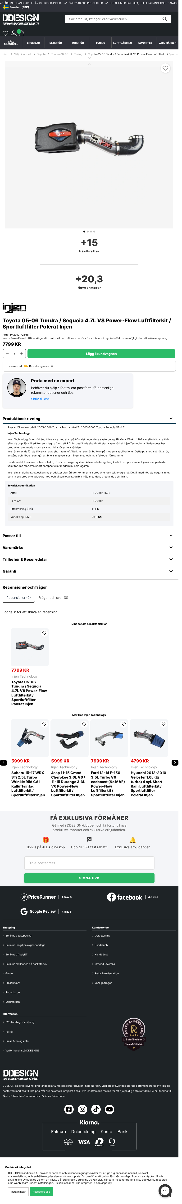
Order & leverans (105, 964)
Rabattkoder (13, 992)
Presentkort (12, 983)
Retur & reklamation (107, 973)
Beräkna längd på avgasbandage (25, 945)
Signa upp (89, 878)
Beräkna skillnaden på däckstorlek (26, 964)
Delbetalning (102, 935)
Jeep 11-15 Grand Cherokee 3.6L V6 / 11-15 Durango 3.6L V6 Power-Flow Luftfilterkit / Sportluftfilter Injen (68, 784)
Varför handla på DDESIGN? (22, 1050)
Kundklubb (101, 945)
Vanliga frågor (103, 983)
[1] (89, 144)
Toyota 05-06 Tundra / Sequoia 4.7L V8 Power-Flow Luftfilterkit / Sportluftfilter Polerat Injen (29, 693)
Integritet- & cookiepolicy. (97, 1183)
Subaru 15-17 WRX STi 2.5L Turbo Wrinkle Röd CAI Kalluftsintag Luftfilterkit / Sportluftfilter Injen (28, 784)
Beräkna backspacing (18, 935)
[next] (175, 763)
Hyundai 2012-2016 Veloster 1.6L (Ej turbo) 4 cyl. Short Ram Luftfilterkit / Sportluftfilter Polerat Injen (148, 784)
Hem (6, 54)
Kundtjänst (101, 954)
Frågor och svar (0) (53, 597)
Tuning (78, 54)
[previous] (3, 763)
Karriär (9, 1031)
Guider (9, 973)
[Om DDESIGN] (134, 1034)
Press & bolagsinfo (17, 1041)
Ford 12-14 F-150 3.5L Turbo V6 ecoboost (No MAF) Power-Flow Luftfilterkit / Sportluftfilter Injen (108, 784)
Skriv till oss (40, 399)
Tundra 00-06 (59, 54)
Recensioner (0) (18, 597)
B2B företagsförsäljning (20, 1022)
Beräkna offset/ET (16, 954)
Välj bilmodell (11, 42)
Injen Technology (24, 676)
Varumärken (167, 42)
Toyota (41, 54)
